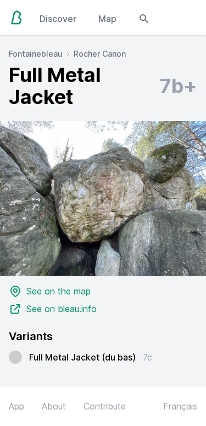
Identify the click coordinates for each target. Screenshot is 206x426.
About (54, 406)
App (16, 406)
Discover (58, 18)
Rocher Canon (100, 53)
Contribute (104, 406)
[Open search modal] (144, 17)
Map (107, 18)
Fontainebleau (36, 53)
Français (180, 406)
